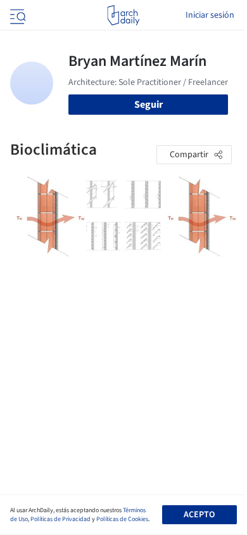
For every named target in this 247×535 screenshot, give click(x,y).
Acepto (199, 514)
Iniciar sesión (210, 15)
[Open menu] (16, 15)
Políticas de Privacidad (60, 519)
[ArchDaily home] (123, 15)
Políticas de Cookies (122, 519)
